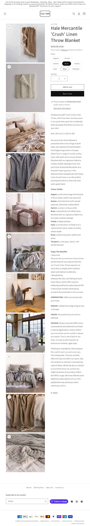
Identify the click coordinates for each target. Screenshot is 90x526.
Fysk (56, 69)
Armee (68, 58)
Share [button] (55, 393)
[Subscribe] (45, 501)
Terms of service (67, 521)
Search (29, 487)
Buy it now (67, 94)
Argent (57, 58)
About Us (49, 487)
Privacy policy (55, 521)
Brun (67, 64)
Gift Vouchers (39, 487)
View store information (62, 108)
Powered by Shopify (32, 521)
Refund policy (45, 521)
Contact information (77, 523)
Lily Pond (23, 521)
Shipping (64, 50)
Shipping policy (79, 521)
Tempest (77, 69)
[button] (5, 13)
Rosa (65, 69)
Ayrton (57, 64)
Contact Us (59, 487)
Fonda (78, 64)
